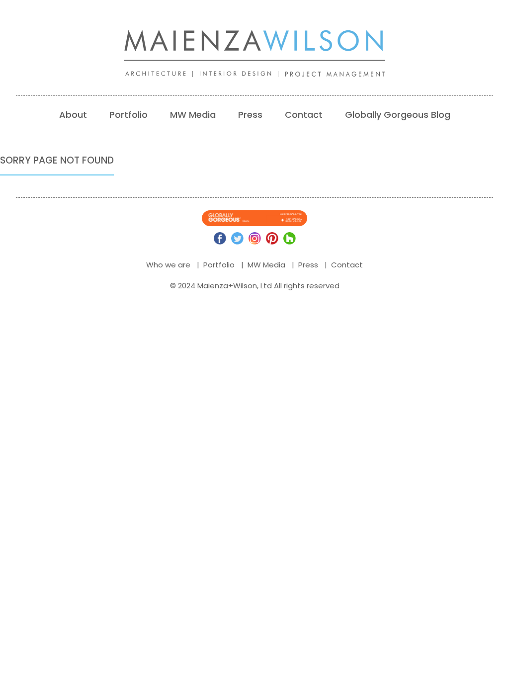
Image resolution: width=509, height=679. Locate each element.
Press (250, 114)
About (73, 114)
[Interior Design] (242, 74)
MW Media (193, 114)
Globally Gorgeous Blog (397, 114)
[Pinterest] (272, 238)
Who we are (168, 264)
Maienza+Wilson (227, 285)
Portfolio (128, 114)
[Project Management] (338, 74)
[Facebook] (220, 238)
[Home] (254, 45)
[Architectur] (162, 74)
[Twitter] (237, 238)
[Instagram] (255, 238)
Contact (304, 114)
